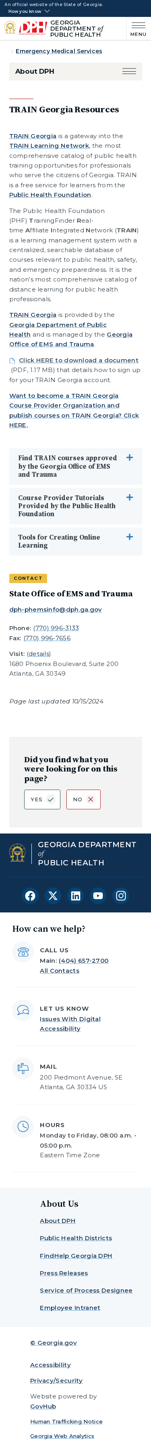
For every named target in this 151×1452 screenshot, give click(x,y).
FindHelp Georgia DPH (76, 1256)
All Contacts (59, 970)
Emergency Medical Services (59, 51)
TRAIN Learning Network (49, 145)
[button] (129, 71)
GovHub (43, 1406)
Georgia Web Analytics (62, 1436)
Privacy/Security (56, 1380)
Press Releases (64, 1273)
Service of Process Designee (86, 1290)
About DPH (34, 71)
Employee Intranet (70, 1307)
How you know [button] (24, 11)
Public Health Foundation (50, 195)
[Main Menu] (137, 28)
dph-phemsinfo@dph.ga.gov (55, 609)
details (39, 654)
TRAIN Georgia (33, 136)
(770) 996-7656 (46, 638)
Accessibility (50, 1365)
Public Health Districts (76, 1238)
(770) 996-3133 (56, 628)
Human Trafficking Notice (66, 1421)
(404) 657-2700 (83, 960)
